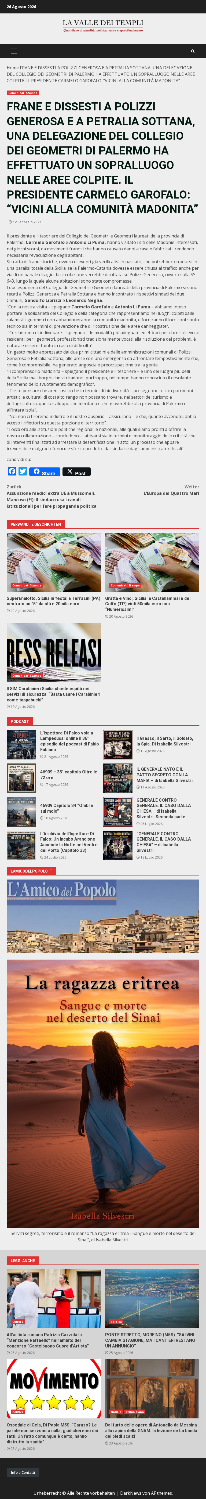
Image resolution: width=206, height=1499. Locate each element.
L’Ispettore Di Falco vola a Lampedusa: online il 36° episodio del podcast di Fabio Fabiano (21, 744)
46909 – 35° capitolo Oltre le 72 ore (21, 778)
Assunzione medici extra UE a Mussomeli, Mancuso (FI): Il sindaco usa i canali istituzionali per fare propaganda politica (52, 496)
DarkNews (130, 1493)
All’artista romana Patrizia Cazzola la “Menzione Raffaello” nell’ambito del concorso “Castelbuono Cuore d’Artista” (54, 1298)
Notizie (116, 1412)
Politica (116, 1322)
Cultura (18, 1322)
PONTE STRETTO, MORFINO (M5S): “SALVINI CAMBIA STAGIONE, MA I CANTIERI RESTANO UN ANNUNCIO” (152, 1298)
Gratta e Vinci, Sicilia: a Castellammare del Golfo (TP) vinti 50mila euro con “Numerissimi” (152, 562)
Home (13, 68)
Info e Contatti (23, 1472)
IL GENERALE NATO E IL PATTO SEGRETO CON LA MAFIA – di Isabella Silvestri (118, 778)
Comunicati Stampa (23, 93)
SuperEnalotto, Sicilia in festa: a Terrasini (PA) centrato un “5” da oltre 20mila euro (54, 562)
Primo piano (135, 1412)
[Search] (192, 51)
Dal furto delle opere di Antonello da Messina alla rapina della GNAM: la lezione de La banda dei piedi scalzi (152, 1388)
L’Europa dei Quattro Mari (171, 490)
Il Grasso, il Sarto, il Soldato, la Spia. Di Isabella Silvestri (118, 744)
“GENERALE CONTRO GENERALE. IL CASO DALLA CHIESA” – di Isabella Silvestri (118, 845)
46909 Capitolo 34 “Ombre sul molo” (21, 812)
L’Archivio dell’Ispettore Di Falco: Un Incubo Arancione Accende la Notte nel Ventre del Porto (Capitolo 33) (21, 845)
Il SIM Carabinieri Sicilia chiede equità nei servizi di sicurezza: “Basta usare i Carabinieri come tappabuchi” (54, 652)
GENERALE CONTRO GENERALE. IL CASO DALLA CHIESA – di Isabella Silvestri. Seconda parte (118, 812)
